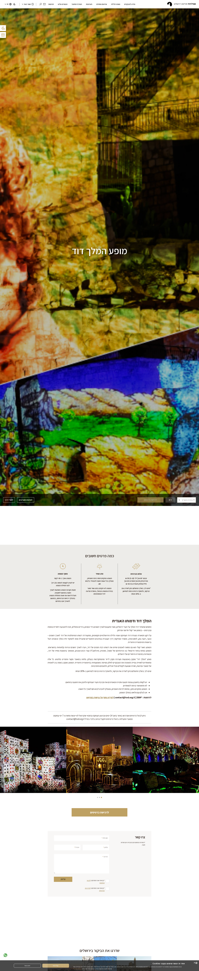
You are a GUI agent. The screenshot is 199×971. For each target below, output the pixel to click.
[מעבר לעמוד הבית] (181, 4)
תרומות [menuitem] (51, 4)
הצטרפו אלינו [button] (62, 4)
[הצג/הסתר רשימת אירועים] (3, 35)
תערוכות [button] (89, 4)
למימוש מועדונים (25, 499)
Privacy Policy (77, 969)
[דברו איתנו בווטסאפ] (5, 955)
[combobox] (196, 963)
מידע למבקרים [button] (129, 4)
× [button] (194, 963)
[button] (44, 4)
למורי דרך (9, 499)
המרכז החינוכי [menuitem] (77, 4)
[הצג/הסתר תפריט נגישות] (3, 28)
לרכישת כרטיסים (99, 812)
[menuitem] (14, 4)
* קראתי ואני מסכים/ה (96, 881)
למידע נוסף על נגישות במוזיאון (100, 697)
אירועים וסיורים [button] (101, 4)
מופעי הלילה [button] (115, 4)
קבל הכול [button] (55, 966)
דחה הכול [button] (27, 966)
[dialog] (99, 965)
